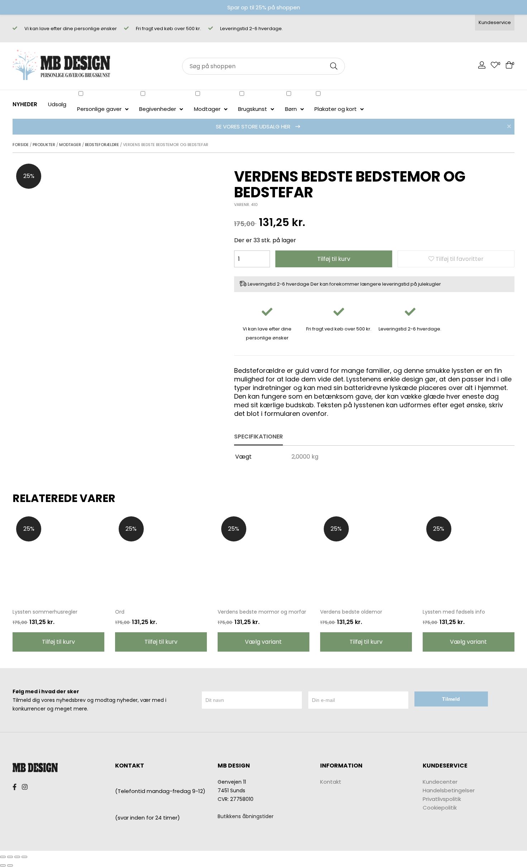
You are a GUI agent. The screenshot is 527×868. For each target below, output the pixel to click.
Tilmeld (451, 699)
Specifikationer (258, 436)
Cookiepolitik (440, 807)
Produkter (44, 144)
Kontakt (330, 781)
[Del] (10, 857)
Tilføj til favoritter (459, 259)
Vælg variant (263, 642)
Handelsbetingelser (449, 790)
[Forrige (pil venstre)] (3, 865)
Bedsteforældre (102, 144)
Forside (21, 144)
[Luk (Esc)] (3, 857)
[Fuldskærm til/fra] (17, 857)
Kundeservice (495, 22)
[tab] (258, 437)
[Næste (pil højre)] (10, 865)
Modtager (70, 144)
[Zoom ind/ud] (24, 857)
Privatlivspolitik (442, 799)
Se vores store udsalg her (254, 126)
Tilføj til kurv (333, 259)
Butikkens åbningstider (246, 816)
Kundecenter (440, 781)
